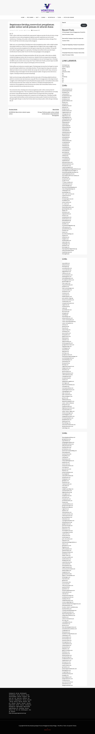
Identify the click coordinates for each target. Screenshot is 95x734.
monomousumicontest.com (68, 568)
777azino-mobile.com (67, 182)
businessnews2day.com (67, 595)
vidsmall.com (65, 593)
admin (21, 30)
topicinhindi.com (66, 440)
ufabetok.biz (65, 155)
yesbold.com (65, 104)
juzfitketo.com (65, 245)
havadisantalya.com (67, 95)
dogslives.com (65, 547)
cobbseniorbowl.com (67, 183)
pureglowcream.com (67, 354)
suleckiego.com (66, 428)
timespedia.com (66, 334)
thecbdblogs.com (66, 423)
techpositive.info (66, 535)
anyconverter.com (66, 333)
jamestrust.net (65, 326)
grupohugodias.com (67, 208)
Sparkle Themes (72, 725)
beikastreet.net (65, 264)
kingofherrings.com (66, 346)
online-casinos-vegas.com (68, 411)
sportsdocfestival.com (67, 682)
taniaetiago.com (66, 243)
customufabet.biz (66, 149)
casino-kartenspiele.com (68, 319)
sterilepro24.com (66, 598)
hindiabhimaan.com (66, 419)
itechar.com (65, 102)
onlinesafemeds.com (67, 119)
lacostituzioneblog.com (67, 233)
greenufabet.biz (66, 134)
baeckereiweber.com (67, 89)
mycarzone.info (66, 583)
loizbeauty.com (65, 331)
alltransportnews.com (67, 162)
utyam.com (64, 232)
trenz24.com (65, 328)
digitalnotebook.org (67, 492)
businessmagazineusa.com (68, 590)
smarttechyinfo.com (67, 490)
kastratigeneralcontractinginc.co (70, 170)
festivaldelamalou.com (67, 278)
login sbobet (12, 704)
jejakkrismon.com (66, 336)
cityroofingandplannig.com (68, 188)
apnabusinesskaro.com (67, 426)
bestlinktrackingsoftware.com (69, 633)
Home (22, 17)
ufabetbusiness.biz (66, 132)
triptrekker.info (66, 578)
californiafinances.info (67, 374)
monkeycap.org (66, 306)
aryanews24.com (66, 178)
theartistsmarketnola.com (68, 384)
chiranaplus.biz (65, 386)
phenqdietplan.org (66, 220)
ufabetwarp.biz (66, 122)
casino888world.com (67, 622)
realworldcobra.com (67, 562)
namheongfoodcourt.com (68, 389)
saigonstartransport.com (68, 366)
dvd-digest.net (65, 383)
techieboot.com (66, 99)
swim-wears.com (66, 283)
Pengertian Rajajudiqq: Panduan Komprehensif (73, 44)
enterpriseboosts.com (67, 318)
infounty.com (65, 197)
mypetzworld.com (66, 195)
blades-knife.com (66, 555)
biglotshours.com (66, 115)
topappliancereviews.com (68, 416)
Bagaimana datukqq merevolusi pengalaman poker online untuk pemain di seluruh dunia (32, 25)
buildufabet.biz (66, 160)
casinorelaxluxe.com (67, 643)
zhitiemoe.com (65, 237)
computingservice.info (67, 532)
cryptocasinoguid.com (67, 167)
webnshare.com (66, 518)
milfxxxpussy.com (66, 227)
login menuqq (19, 706)
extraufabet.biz (66, 137)
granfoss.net (65, 398)
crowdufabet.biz (66, 159)
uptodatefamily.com (67, 228)
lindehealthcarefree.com (68, 444)
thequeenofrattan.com (67, 552)
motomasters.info (66, 582)
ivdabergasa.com (66, 190)
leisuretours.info (66, 527)
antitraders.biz (65, 177)
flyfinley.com (65, 470)
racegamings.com (66, 672)
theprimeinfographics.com (68, 613)
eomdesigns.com (66, 577)
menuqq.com (12, 693)
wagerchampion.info (67, 567)
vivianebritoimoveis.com (68, 303)
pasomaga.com (65, 247)
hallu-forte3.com (66, 393)
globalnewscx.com (66, 545)
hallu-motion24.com (67, 394)
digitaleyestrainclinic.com (68, 408)
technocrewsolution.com (68, 299)
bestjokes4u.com (66, 477)
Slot (37, 17)
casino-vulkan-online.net (68, 403)
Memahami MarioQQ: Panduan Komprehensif (73, 48)
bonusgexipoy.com (66, 642)
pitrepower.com (66, 404)
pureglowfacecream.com (68, 344)
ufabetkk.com (65, 339)
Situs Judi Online (69, 17)
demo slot (19, 698)
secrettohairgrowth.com (68, 358)
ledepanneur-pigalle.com (68, 381)
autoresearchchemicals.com (68, 424)
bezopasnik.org (66, 363)
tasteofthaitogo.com (67, 359)
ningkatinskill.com (66, 213)
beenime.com (65, 617)
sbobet (17, 704)
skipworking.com (66, 329)
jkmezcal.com (65, 625)
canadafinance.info (66, 376)
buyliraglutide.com (66, 117)
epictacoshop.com (66, 371)
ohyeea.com (65, 235)
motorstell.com (65, 294)
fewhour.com (65, 510)
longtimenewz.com (66, 660)
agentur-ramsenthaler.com (68, 575)
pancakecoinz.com (66, 469)
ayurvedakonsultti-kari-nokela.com (70, 175)
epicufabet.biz (65, 152)
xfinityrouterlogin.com (67, 413)
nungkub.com (65, 238)
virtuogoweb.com (66, 114)
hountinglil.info (65, 474)
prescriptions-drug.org (67, 298)
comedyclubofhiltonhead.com (69, 610)
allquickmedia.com (66, 341)
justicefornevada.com (67, 525)
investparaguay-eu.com (67, 198)
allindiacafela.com (66, 399)
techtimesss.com (66, 291)
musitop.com (65, 230)
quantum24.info (66, 587)
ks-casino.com (65, 203)
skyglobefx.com (66, 572)
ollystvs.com (65, 543)
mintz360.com (65, 485)
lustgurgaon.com (66, 479)
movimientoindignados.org (68, 225)
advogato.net (65, 313)
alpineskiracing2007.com (68, 401)
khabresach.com (66, 421)
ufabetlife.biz (65, 139)
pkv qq (17, 693)
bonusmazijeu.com (66, 637)
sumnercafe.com (66, 222)
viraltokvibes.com (66, 301)
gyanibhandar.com (66, 120)
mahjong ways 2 (18, 699)
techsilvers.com (66, 212)
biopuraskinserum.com (67, 373)
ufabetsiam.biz (65, 129)
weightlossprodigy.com (67, 489)
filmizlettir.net (65, 266)
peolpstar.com (65, 286)
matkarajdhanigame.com (68, 460)
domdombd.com (66, 647)
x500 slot (24, 698)
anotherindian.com (66, 240)
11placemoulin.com (66, 484)
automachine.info (66, 563)
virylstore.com (65, 293)
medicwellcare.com (66, 592)
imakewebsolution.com (67, 465)
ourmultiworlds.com (67, 268)
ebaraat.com (65, 107)
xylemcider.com (66, 242)
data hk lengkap (66, 66)
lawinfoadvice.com (66, 218)
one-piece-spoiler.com (67, 557)
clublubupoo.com (66, 635)
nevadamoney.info (66, 378)
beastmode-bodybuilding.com (69, 450)
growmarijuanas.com (67, 517)
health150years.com (67, 296)
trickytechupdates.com (67, 418)
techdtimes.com (66, 97)
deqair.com (64, 210)
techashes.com (65, 92)
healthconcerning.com (67, 507)
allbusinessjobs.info (67, 445)
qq (62, 73)
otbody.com (65, 324)
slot (15, 698)
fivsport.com (65, 215)
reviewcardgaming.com (67, 602)
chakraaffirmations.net (67, 475)
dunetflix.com (65, 223)
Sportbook (51, 17)
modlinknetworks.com (67, 658)
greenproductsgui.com (67, 505)
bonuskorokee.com (66, 640)
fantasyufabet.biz (66, 127)
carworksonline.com (67, 289)
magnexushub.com (66, 112)
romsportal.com (66, 680)
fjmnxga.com (65, 364)
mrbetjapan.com (66, 348)
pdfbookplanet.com (67, 548)
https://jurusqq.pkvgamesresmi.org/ (17, 713)
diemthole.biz (65, 338)
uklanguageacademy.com (68, 442)
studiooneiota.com (66, 558)
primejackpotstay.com (67, 673)
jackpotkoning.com (66, 657)
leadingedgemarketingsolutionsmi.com (71, 169)
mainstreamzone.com (67, 515)
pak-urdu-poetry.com (67, 538)
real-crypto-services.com (68, 193)
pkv (63, 75)
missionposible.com (67, 409)
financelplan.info (66, 452)
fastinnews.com (66, 652)
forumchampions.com (67, 274)
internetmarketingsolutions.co (69, 542)
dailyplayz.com (65, 648)
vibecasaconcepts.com (67, 585)
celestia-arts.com (66, 273)
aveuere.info (65, 502)
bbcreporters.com (66, 165)
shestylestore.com (66, 683)
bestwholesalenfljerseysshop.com (70, 172)
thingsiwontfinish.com (67, 685)
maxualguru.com (66, 494)
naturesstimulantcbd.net (68, 250)
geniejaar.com (65, 480)
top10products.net (66, 447)
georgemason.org (66, 439)
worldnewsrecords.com (67, 597)
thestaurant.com (66, 632)
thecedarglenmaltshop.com (68, 437)
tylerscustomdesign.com (68, 288)
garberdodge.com (66, 281)
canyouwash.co (65, 94)
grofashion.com (66, 667)
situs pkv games (12, 696)
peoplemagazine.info (67, 90)
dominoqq (64, 76)
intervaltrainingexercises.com (69, 627)
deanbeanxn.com (66, 459)
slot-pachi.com (65, 497)
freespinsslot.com (66, 499)
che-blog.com (65, 467)
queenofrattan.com (66, 550)
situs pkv (19, 696)
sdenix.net (64, 308)
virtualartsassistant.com (68, 612)
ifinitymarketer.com (67, 655)
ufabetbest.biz (65, 145)
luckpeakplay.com (66, 663)
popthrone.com (65, 462)
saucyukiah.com (66, 263)
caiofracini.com (66, 533)
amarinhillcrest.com (67, 309)
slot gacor (24, 696)
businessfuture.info (66, 454)
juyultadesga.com (66, 192)
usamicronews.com (66, 665)
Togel (59, 17)
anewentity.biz (65, 349)
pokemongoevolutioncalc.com (69, 668)
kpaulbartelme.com (66, 608)
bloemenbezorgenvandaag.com (69, 356)
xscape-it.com (65, 180)
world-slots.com (66, 464)
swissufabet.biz (66, 130)
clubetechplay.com (66, 645)
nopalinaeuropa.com (67, 252)
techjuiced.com (65, 109)
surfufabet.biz (65, 144)
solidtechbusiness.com (67, 600)
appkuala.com (65, 351)
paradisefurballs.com (67, 500)
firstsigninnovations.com (68, 279)
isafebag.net (65, 314)
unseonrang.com (66, 537)
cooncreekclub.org (66, 269)
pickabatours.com (66, 449)
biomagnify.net (65, 253)
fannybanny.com (66, 653)
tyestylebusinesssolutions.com (69, 628)
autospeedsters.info (67, 565)
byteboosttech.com (67, 110)
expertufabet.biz (66, 125)
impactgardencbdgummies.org (69, 248)
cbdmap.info (65, 457)
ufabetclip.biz (65, 124)
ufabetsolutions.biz (66, 140)
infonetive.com (65, 369)
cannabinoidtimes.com (67, 504)
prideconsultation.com (67, 472)
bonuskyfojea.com (66, 638)
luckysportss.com (66, 662)
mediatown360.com (67, 406)
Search (64, 22)
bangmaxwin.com (66, 368)
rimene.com (65, 379)
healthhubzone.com (66, 105)
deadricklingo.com (66, 570)
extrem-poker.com (66, 202)
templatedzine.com (66, 217)
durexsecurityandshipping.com (69, 187)
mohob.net (64, 487)
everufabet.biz (65, 157)
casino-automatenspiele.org (68, 321)
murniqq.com (28, 704)
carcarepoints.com (66, 205)
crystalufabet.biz (66, 154)
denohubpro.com (66, 553)
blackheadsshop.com (67, 605)
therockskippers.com (67, 396)
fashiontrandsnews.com (67, 164)
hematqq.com (12, 706)
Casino (43, 17)
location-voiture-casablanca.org (70, 607)
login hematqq (12, 708)
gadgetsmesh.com (66, 523)
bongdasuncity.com (66, 495)
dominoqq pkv (23, 693)
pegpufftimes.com (66, 271)
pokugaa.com (65, 675)
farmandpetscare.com (67, 530)
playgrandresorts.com (67, 678)
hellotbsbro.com (66, 528)
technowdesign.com (67, 185)
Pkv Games (30, 17)
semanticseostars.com (67, 514)
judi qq (63, 68)
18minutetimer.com (66, 512)
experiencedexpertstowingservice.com (71, 603)
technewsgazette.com (67, 343)
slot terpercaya (65, 65)
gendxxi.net (65, 580)
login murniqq (26, 706)
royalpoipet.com (66, 630)
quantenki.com (65, 588)
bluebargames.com (66, 276)
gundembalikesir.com (67, 100)
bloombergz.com (66, 316)
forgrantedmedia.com (67, 284)
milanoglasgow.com (67, 391)
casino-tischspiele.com (67, 323)
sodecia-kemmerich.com (68, 618)
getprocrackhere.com (67, 650)
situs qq (64, 70)
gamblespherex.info (67, 573)
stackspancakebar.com (67, 388)
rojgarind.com (65, 509)
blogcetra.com (65, 540)
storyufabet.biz (66, 150)
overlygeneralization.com (68, 520)
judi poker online (66, 71)
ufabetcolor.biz (66, 135)
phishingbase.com (66, 670)
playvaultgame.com (66, 677)
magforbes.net (65, 304)
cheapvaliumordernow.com (68, 615)
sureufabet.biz (65, 147)
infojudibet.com (66, 455)
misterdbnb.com (66, 623)
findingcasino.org (66, 560)
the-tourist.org (65, 311)
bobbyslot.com (66, 482)
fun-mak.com (65, 620)
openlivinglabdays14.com (68, 174)
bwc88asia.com (66, 200)
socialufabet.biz (66, 142)
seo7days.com (65, 353)
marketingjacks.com (67, 414)
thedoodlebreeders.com (68, 207)
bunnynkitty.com (66, 361)
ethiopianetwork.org (67, 522)
